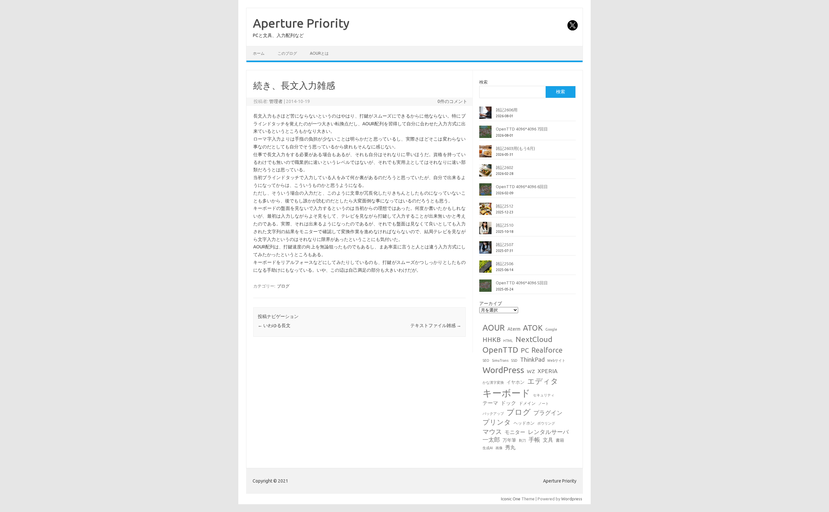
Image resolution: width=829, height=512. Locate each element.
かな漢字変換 (493, 382)
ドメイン (527, 403)
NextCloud (534, 339)
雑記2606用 (506, 110)
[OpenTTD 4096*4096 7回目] (485, 134)
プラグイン (547, 413)
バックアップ (493, 413)
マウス (492, 431)
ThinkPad (532, 359)
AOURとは (319, 53)
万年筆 (509, 440)
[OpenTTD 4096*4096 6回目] (485, 192)
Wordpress (571, 498)
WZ (531, 371)
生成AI (488, 448)
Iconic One (510, 498)
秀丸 (510, 447)
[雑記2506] (485, 269)
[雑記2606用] (485, 115)
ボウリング (546, 423)
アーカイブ (490, 303)
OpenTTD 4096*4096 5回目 (522, 282)
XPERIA (548, 371)
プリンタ (497, 422)
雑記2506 (504, 263)
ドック (508, 403)
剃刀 (522, 440)
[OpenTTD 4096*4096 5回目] (485, 288)
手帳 (534, 440)
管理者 (276, 101)
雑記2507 (504, 244)
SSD (514, 360)
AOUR (494, 327)
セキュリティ (543, 395)
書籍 (560, 440)
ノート (543, 403)
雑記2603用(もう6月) (515, 148)
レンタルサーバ (548, 432)
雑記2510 (504, 225)
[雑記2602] (485, 173)
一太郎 (491, 440)
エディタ (542, 381)
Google (551, 329)
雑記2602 (504, 167)
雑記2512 (504, 206)
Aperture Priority (301, 23)
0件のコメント (452, 101)
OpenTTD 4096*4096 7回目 (522, 129)
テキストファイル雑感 (435, 325)
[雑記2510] (485, 230)
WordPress (503, 370)
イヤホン (515, 382)
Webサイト (556, 360)
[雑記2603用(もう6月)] (485, 154)
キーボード (506, 393)
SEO (486, 360)
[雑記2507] (485, 250)
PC (525, 350)
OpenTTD (500, 349)
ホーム (259, 53)
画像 (499, 448)
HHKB (492, 339)
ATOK (533, 328)
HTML (508, 341)
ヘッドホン (524, 423)
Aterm (513, 329)
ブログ (283, 286)
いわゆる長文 (274, 325)
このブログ (287, 53)
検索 (483, 82)
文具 (548, 440)
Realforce (546, 350)
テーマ (490, 403)
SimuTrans (500, 360)
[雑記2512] (485, 211)
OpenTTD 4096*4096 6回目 (522, 186)
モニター (515, 432)
